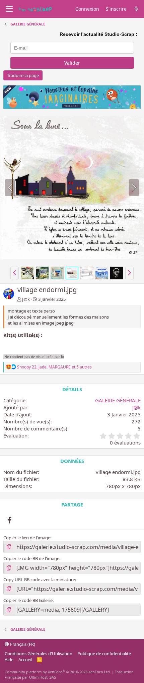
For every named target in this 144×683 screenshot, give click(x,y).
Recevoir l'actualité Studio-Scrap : (98, 34)
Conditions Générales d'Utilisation (38, 654)
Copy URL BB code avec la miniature (39, 579)
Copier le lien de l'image (26, 538)
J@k (26, 299)
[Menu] (9, 9)
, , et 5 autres (54, 367)
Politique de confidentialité (104, 654)
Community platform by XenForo (58, 671)
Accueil (25, 660)
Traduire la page (23, 75)
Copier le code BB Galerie (28, 600)
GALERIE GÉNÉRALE (118, 400)
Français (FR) (22, 644)
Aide (9, 660)
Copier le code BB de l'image (31, 558)
